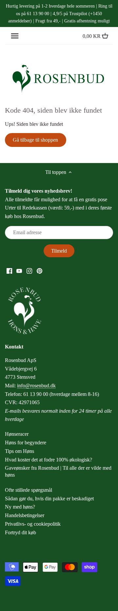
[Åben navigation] (15, 36)
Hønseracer (17, 434)
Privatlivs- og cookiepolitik (33, 524)
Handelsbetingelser (24, 515)
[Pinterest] (39, 270)
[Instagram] (29, 270)
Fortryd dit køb (20, 532)
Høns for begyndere (25, 442)
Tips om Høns (19, 451)
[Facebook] (9, 270)
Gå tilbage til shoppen (35, 140)
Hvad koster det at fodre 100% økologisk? (48, 459)
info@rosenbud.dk (36, 385)
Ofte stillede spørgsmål (28, 490)
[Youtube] (19, 270)
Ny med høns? (20, 507)
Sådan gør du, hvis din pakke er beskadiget (49, 498)
